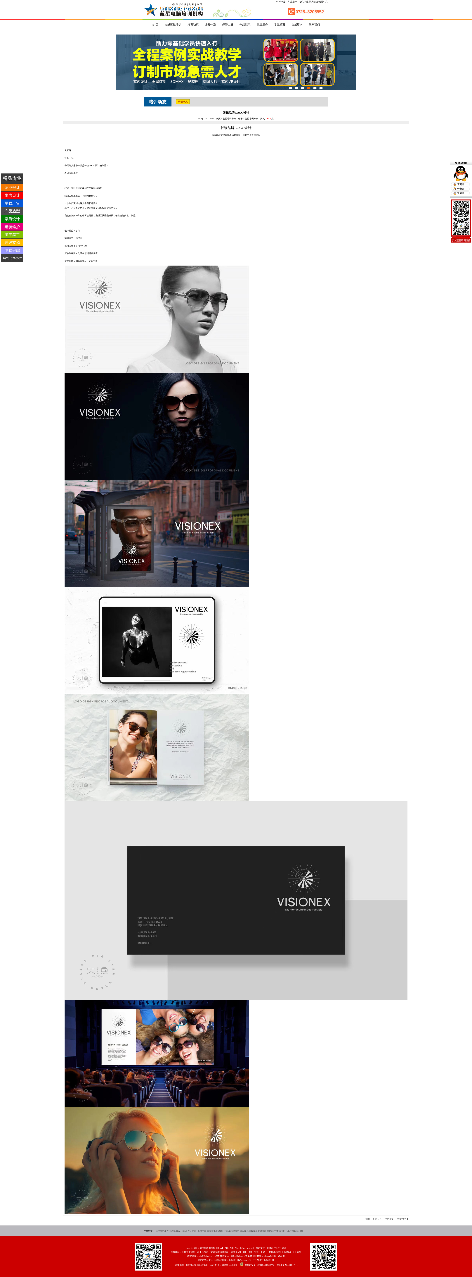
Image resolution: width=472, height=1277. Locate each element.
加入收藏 (304, 1)
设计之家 (192, 1231)
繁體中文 (323, 1)
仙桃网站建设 (162, 1231)
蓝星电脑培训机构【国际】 (210, 1248)
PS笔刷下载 (222, 1231)
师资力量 (227, 24)
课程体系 (210, 24)
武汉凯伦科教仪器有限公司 (253, 1231)
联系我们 (314, 24)
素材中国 (201, 1231)
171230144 (258, 1260)
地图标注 (271, 1231)
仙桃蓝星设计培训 (178, 1231)
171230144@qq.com (238, 1260)
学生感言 (279, 24)
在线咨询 (297, 24)
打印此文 (389, 1219)
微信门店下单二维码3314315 (290, 1231)
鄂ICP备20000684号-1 (287, 1265)
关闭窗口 (402, 1219)
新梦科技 (271, 1248)
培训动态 (193, 24)
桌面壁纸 (211, 1231)
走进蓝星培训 (173, 24)
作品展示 (245, 24)
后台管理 (281, 1248)
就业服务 (262, 24)
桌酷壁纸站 (233, 1231)
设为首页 (313, 1)
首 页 (155, 24)
